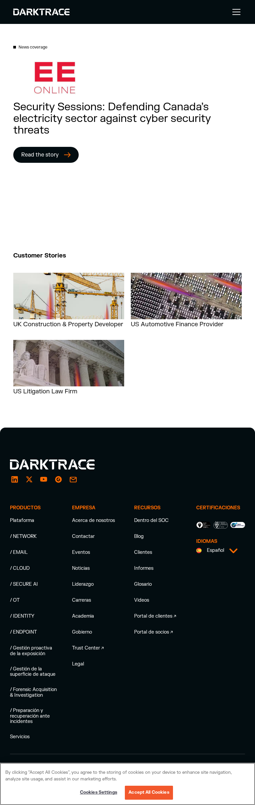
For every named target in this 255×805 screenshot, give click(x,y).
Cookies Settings (98, 792)
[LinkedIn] (14, 479)
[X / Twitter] (29, 479)
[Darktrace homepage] (60, 464)
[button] (235, 12)
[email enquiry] (73, 479)
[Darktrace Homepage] (41, 12)
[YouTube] (43, 479)
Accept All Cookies (148, 792)
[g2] (58, 479)
